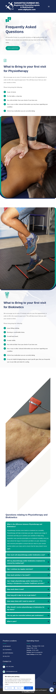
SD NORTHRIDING (8, 653)
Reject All (19, 688)
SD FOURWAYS (7, 649)
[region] (19, 682)
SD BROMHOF (7, 646)
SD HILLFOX (6, 656)
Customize (9, 688)
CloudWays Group (29, 692)
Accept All (28, 688)
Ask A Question (13, 48)
